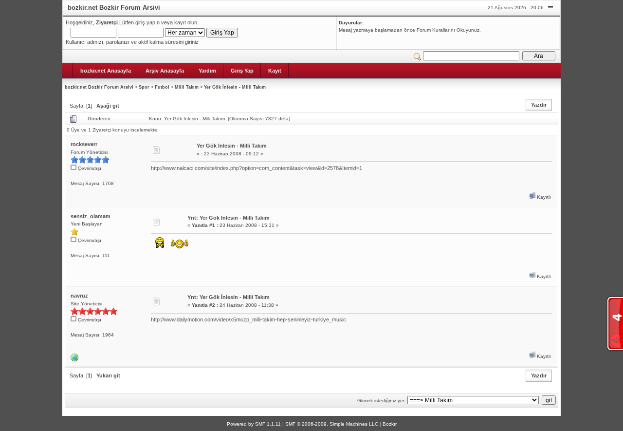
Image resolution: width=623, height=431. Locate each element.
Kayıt (274, 71)
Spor (144, 87)
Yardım (207, 71)
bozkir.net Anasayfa (105, 71)
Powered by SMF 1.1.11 (254, 424)
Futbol (162, 87)
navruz (79, 296)
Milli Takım (187, 87)
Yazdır (539, 105)
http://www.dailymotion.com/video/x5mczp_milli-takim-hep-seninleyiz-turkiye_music (248, 319)
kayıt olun (185, 22)
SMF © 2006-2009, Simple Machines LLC (331, 424)
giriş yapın (147, 22)
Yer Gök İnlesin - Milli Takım (235, 87)
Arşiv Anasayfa (165, 71)
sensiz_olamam (90, 216)
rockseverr (84, 144)
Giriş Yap (242, 71)
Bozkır (390, 424)
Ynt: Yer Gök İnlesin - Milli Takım (228, 218)
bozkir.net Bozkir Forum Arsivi (99, 87)
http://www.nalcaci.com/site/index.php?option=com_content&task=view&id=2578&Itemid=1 (256, 168)
